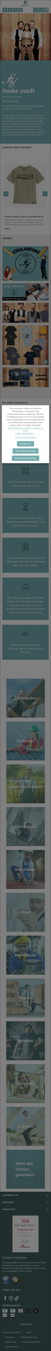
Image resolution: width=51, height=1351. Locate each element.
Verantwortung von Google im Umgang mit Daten (25, 429)
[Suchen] (35, 10)
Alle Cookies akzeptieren (26, 451)
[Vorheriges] (5, 193)
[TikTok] (16, 1298)
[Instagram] (11, 1298)
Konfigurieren (25, 444)
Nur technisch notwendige (25, 458)
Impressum (31, 437)
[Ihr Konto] (40, 10)
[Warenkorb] (46, 10)
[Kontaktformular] (25, 1169)
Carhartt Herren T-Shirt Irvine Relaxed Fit (23, 216)
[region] (25, 194)
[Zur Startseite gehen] (25, 3)
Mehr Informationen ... (26, 434)
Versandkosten (26, 1324)
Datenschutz (20, 437)
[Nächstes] (45, 193)
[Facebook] (5, 1298)
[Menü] (4, 10)
